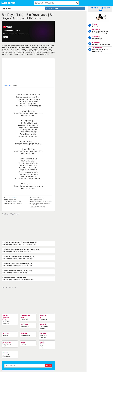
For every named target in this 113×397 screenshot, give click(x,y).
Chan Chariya (96, 37)
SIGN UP (48, 366)
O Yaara (94, 24)
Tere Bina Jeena (97, 48)
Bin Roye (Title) (51, 8)
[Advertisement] (28, 71)
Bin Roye (14, 198)
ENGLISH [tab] (7, 85)
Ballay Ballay (96, 43)
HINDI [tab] (15, 85)
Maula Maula (96, 29)
